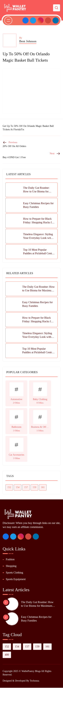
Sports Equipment (16, 579)
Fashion (10, 559)
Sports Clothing (14, 572)
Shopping (11, 565)
